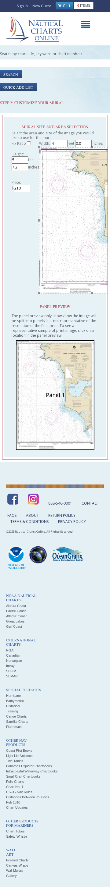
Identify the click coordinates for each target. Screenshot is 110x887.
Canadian (13, 655)
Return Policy (61, 515)
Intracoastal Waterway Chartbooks (32, 771)
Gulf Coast (14, 626)
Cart (66, 5)
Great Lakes (15, 621)
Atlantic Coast (16, 616)
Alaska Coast (16, 606)
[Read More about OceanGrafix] (67, 555)
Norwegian (14, 660)
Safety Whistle (16, 836)
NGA (9, 650)
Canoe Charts (16, 716)
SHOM (11, 671)
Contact (90, 503)
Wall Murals (14, 870)
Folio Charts (15, 781)
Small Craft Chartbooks (23, 776)
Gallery (11, 876)
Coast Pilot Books (19, 750)
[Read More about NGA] (38, 555)
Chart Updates (17, 807)
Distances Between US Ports (27, 797)
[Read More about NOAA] (16, 558)
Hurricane (13, 695)
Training (12, 711)
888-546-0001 (60, 503)
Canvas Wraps (17, 865)
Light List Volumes (19, 755)
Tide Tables (14, 761)
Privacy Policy (72, 521)
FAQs (11, 515)
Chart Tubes (15, 831)
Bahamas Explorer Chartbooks (29, 766)
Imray (10, 666)
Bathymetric (15, 701)
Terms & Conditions (29, 521)
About (32, 515)
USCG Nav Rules (19, 792)
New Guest (41, 6)
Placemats (14, 727)
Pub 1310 (13, 802)
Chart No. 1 (14, 787)
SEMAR (12, 676)
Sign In (22, 6)
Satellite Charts (17, 721)
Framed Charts (17, 860)
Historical (13, 706)
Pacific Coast (16, 611)
